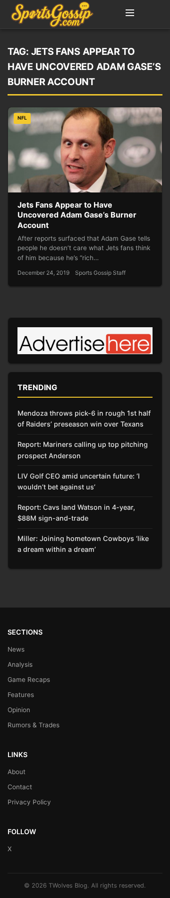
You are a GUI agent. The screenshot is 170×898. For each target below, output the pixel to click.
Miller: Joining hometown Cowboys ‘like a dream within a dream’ (83, 543)
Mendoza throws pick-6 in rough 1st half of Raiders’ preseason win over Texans (84, 418)
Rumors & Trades (34, 725)
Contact (20, 787)
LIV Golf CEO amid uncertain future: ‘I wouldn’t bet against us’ (78, 481)
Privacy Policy (29, 802)
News (16, 649)
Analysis (20, 664)
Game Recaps (29, 679)
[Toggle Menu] (129, 14)
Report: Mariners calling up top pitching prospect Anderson (82, 449)
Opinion (19, 710)
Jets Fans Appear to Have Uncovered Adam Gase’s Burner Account (76, 215)
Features (21, 694)
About (17, 772)
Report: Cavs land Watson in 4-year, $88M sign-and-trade (76, 512)
